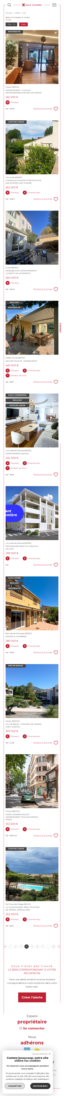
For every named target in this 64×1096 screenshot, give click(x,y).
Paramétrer (14, 1086)
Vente (17, 13)
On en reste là (40, 1054)
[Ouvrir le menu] (54, 5)
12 (54, 946)
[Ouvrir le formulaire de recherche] (9, 5)
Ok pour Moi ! (40, 1086)
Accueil (9, 13)
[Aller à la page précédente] (5, 946)
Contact (60, 328)
